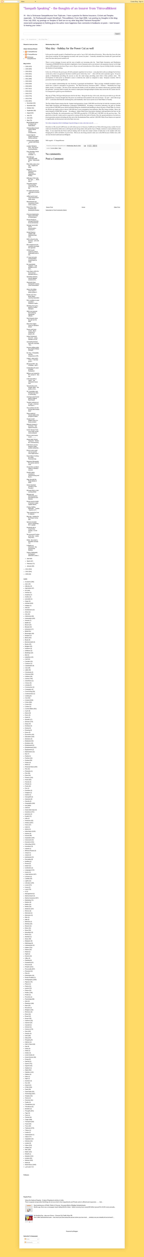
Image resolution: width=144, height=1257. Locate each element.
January (29, 566)
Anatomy (27, 595)
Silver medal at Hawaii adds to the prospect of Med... (33, 415)
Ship (26, 1038)
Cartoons (27, 663)
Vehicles (27, 1141)
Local (26, 885)
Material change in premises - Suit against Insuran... (32, 426)
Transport (28, 1121)
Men (26, 917)
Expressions (28, 751)
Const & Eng (28, 691)
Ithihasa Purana (29, 850)
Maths (27, 904)
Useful (27, 1132)
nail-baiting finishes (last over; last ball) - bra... (33, 343)
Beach (27, 625)
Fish (26, 773)
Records (27, 1007)
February (29, 563)
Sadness (27, 1020)
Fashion (27, 758)
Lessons (27, 876)
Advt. (26, 584)
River (26, 1014)
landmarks (28, 868)
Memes (27, 911)
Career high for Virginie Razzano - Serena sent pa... (33, 136)
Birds (26, 637)
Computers (28, 689)
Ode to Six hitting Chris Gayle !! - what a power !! (32, 291)
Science (27, 1029)
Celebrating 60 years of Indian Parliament (33, 369)
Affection (27, 586)
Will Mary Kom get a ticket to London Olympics (32, 307)
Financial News (29, 767)
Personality (28, 969)
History (27, 822)
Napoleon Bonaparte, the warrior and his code (33, 463)
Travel (27, 1124)
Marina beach (29, 896)
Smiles (27, 1053)
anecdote (27, 599)
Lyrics (26, 889)
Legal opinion (29, 874)
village (27, 1147)
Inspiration (28, 838)
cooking (27, 696)
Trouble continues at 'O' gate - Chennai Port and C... (32, 404)
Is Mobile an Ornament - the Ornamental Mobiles (32, 548)
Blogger (75, 1231)
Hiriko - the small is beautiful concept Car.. (32, 541)
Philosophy (28, 975)
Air (26, 590)
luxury (27, 887)
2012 (27, 101)
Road (26, 1016)
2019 (27, 83)
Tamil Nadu (28, 1091)
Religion (27, 1010)
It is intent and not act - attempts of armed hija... (33, 192)
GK (26, 805)
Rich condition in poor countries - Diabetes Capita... (33, 302)
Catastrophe (28, 665)
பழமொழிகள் (28, 1167)
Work (26, 1162)
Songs (27, 1059)
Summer (27, 1081)
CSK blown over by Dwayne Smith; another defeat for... (33, 446)
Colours (27, 683)
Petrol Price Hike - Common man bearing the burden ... (33, 209)
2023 (27, 74)
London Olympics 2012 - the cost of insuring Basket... (32, 147)
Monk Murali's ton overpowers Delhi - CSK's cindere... (33, 203)
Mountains (28, 932)
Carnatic (27, 661)
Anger (27, 601)
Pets (26, 973)
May (28, 120)
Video (26, 1145)
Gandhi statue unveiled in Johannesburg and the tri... (33, 475)
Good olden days (30, 810)
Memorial (27, 913)
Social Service (29, 1057)
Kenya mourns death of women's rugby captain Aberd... (33, 503)
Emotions (27, 743)
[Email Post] (84, 145)
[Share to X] (92, 146)
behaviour (28, 629)
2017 (27, 88)
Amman (27, 592)
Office (26, 958)
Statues (27, 1074)
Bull (26, 655)
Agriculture (28, 588)
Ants (26, 607)
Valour (27, 1136)
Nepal (27, 951)
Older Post (117, 207)
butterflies (28, 657)
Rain (26, 1005)
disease (27, 721)
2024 (27, 71)
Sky (26, 1046)
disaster (27, 719)
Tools (26, 1115)
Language (28, 870)
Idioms (27, 829)
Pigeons (27, 982)
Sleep (26, 1048)
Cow (26, 698)
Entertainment (29, 747)
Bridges (27, 646)
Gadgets (27, 792)
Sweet (27, 1085)
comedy (27, 685)
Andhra (27, 597)
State (60, 148)
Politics (27, 992)
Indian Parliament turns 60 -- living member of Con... (32, 338)
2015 (27, 93)
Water (26, 1152)
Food (26, 779)
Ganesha (27, 799)
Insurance (28, 842)
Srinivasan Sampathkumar (31, 57)
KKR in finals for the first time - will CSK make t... (33, 240)
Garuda (27, 801)
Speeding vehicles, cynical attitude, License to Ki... (32, 278)
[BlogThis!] (90, 146)
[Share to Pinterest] (96, 146)
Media (27, 906)
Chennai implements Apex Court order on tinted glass (33, 215)
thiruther (27, 1109)
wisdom (27, 1158)
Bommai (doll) (29, 642)
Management (29, 893)
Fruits (26, 786)
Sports (27, 1063)
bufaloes (27, 648)
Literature (28, 883)
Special (27, 1061)
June (28, 118)
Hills (26, 818)
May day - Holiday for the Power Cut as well (70, 48)
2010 (27, 571)
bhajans (27, 635)
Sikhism (27, 1042)
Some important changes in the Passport (32, 486)
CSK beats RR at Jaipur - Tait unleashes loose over (32, 381)
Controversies (29, 693)
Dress (26, 732)
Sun (26, 1083)
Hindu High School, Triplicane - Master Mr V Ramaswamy (33, 441)
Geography (28, 803)
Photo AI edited (29, 977)
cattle (26, 670)
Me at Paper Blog (43, 39)
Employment (28, 745)
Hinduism (28, 820)
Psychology (28, 999)
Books (27, 644)
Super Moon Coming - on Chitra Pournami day (33, 457)
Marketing (28, 900)
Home (22, 39)
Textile (27, 1102)
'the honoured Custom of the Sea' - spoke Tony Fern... (33, 536)
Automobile (28, 618)
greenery (27, 814)
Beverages (28, 633)
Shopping (28, 1040)
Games (27, 795)
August (29, 113)
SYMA (27, 1087)
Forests (27, 782)
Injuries (27, 833)
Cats (26, 668)
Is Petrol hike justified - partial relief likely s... (33, 142)
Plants (27, 986)
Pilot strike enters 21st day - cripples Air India (33, 165)
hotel (26, 827)
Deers (27, 715)
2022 (27, 76)
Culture (27, 706)
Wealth (27, 1154)
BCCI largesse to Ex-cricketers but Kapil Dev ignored (33, 246)
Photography (28, 979)
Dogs (26, 724)
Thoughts (27, 1111)
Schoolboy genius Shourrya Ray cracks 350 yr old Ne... (32, 186)
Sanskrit (27, 1025)
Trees (26, 1126)
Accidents (28, 582)
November (30, 105)
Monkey (27, 924)
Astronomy (28, 616)
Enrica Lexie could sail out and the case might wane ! (33, 452)
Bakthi (27, 622)
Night (26, 954)
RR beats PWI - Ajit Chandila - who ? (32, 364)
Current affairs (54, 148)
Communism (28, 687)
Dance (27, 713)
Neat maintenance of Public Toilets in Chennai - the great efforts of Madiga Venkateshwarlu (60, 1205)
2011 (27, 569)
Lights (27, 881)
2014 (27, 96)
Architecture (28, 610)
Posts (27, 1239)
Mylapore (27, 941)
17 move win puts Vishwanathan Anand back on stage (32, 260)
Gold (26, 807)
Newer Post (49, 207)
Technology (28, 1093)
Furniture (27, 790)
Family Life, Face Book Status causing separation (33, 296)
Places (27, 984)
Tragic (27, 1119)
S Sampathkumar (32, 51)
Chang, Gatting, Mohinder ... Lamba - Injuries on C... (33, 508)
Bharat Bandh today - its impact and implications (33, 124)
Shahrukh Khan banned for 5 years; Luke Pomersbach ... (33, 285)
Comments (29, 1242)
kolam (27, 866)
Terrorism (27, 1100)
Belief (26, 631)
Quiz (26, 1001)
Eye (26, 754)
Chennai (27, 674)
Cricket (27, 700)
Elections (27, 739)
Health (27, 816)
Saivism (27, 1022)
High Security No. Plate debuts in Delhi (32, 481)
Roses (27, 1018)
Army (26, 612)
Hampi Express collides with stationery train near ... (32, 235)
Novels (27, 956)
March (29, 561)
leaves (27, 872)
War (26, 1149)
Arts (26, 614)
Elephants (28, 741)
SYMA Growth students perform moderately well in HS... (33, 252)
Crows (27, 704)
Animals (27, 603)
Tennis (27, 1098)
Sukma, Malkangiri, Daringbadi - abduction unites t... (33, 554)
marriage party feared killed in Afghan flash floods (33, 398)
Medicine (27, 909)
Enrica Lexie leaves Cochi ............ (32, 436)
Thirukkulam (28, 1104)
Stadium (27, 1068)
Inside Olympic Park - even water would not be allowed (33, 431)
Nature (27, 949)
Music (26, 939)
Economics (28, 734)
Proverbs (27, 997)
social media (28, 1055)
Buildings (27, 653)
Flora (26, 775)
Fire (26, 769)
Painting (27, 960)
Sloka (26, 1050)
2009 (27, 574)
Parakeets (28, 962)
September (30, 110)
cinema (27, 678)
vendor (27, 1143)
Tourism (27, 1117)
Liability (27, 878)
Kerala (27, 863)
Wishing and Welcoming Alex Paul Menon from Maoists (32, 497)
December (30, 103)
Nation (27, 947)
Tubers (27, 1130)
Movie (27, 934)
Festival (27, 760)
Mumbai (27, 937)
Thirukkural (28, 1106)
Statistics (27, 1072)
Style (26, 1078)
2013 (27, 98)
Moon (26, 928)
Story (26, 1076)
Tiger (26, 1113)
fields (26, 764)
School (27, 1027)
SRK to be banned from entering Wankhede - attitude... (32, 314)
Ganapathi (28, 797)
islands (27, 848)
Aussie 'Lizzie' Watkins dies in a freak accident (32, 420)
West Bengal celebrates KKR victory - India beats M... (33, 159)
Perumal (27, 971)
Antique (27, 605)
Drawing (27, 730)
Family (27, 756)
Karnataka (28, 859)
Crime (27, 702)
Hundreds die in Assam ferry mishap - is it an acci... (32, 530)
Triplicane (28, 1128)
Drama (27, 728)
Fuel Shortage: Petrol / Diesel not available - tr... (33, 153)
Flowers (27, 777)
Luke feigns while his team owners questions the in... (33, 273)
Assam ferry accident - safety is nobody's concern (33, 468)
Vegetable (28, 1139)
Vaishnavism (28, 1134)
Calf (26, 659)
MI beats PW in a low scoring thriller (33, 491)
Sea (26, 1031)
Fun (26, 788)
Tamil (26, 1089)
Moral (26, 930)
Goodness (28, 812)
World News (28, 1164)
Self (26, 1035)
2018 (27, 86)
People (27, 967)
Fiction (27, 762)
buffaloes (27, 650)
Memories (28, 915)
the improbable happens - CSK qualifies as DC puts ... (32, 267)
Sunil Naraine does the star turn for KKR (32, 320)
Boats (26, 640)
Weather (27, 1156)
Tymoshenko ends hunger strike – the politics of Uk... (33, 387)
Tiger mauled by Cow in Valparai (33, 513)
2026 (27, 66)
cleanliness (28, 681)
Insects (27, 835)
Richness (27, 1012)
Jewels (27, 855)
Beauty (27, 627)
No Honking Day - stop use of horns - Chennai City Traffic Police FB (53, 1215)
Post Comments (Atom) (60, 210)
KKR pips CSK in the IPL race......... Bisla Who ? (33, 179)
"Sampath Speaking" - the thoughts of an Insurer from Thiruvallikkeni (70, 8)
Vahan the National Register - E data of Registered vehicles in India (44, 1200)
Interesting (28, 844)
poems (27, 988)
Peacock (27, 964)
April (28, 558)
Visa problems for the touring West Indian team (33, 409)
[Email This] (88, 146)
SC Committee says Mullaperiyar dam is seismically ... (32, 393)
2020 (27, 81)
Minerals (27, 921)
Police (27, 990)
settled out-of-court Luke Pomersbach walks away (33, 197)
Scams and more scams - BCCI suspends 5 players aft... (31, 332)
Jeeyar (27, 853)
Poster (27, 995)
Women (27, 1160)
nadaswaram (29, 945)
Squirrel (27, 1066)
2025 (27, 69)
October (29, 108)
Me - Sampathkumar (31, 39)
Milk (26, 919)
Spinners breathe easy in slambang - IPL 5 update (33, 523)
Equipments (28, 749)
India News (28, 831)
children (27, 676)
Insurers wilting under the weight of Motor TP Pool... (33, 349)
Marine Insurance (30, 898)
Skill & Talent (28, 1044)
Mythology (28, 943)
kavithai (27, 861)
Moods (27, 926)
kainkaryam (28, 857)
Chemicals (28, 672)
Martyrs (27, 902)
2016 (27, 91)
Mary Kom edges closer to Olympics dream (33, 325)
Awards (27, 620)
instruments (28, 840)
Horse (27, 825)
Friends (27, 784)
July (28, 115)
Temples (27, 1096)
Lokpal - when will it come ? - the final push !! (32, 360)
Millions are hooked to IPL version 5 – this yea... (33, 375)
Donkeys (27, 726)
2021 (27, 79)
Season (27, 1033)
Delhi (26, 717)
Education (28, 736)
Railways (27, 1003)
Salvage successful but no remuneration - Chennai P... (32, 227)
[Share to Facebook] (94, 146)
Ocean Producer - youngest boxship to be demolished (32, 221)
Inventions (28, 846)
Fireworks (28, 771)
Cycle (26, 711)
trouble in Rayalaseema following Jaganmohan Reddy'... (31, 172)
